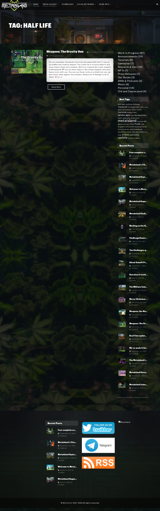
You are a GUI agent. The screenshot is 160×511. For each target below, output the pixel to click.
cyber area (144, 107)
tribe (120, 135)
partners (126, 124)
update (123, 137)
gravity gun (59, 56)
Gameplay (124, 63)
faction (139, 109)
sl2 (127, 127)
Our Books (124, 77)
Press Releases (127, 73)
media (120, 118)
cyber (138, 107)
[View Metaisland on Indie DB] (124, 422)
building (129, 104)
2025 (119, 104)
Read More (56, 87)
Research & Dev (127, 66)
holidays (130, 112)
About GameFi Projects (140, 262)
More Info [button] (104, 4)
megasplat (126, 118)
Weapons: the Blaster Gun (141, 311)
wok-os (137, 138)
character (123, 107)
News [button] (36, 5)
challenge (136, 104)
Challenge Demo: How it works (144, 238)
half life (52, 56)
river (142, 124)
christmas (131, 107)
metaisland (127, 120)
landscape (124, 114)
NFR (145, 121)
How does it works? (138, 274)
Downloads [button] (68, 4)
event (134, 109)
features (122, 112)
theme (129, 132)
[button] (157, 3)
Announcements (128, 56)
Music (121, 84)
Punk (132, 124)
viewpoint (131, 138)
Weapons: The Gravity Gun (64, 51)
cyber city (121, 109)
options (120, 124)
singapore (121, 127)
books (124, 104)
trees (146, 132)
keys (135, 112)
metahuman (135, 118)
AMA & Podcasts (128, 80)
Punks (137, 124)
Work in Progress (128, 52)
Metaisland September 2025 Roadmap (76, 454)
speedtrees (122, 132)
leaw (132, 115)
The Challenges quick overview (144, 250)
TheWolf (110, 52)
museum (140, 121)
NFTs (121, 70)
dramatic (128, 109)
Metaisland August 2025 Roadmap (74, 479)
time (133, 132)
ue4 (132, 134)
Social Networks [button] (85, 4)
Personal (123, 87)
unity (136, 134)
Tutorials (123, 59)
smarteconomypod (136, 129)
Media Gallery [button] (50, 5)
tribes (125, 134)
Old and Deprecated (130, 91)
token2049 (139, 132)
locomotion (140, 115)
